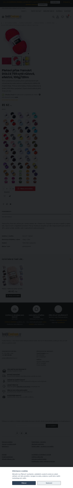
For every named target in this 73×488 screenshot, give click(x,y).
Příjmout (23, 483)
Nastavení (49, 483)
